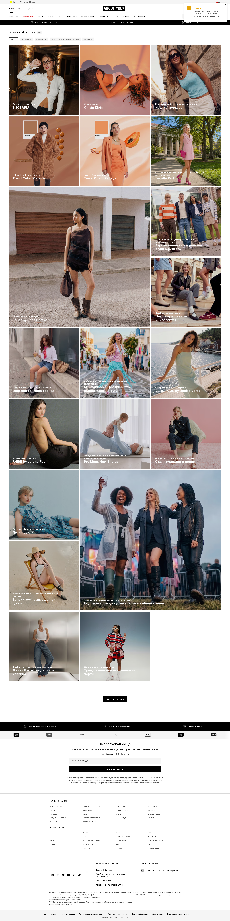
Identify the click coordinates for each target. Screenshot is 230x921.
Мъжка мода (120, 806)
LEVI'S (52, 837)
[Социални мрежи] (52, 875)
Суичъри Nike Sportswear (93, 806)
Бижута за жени (89, 810)
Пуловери (54, 814)
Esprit (52, 833)
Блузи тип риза (154, 814)
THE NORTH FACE (155, 837)
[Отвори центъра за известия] (205, 8)
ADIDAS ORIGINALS (155, 841)
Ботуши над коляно (58, 818)
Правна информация (140, 914)
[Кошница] (219, 8)
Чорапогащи (120, 818)
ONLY (117, 833)
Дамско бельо (56, 806)
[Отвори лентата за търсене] (184, 16)
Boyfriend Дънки (89, 822)
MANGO (118, 848)
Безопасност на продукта (178, 914)
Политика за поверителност (90, 914)
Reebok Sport (120, 841)
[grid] (115, 364)
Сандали (151, 818)
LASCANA (86, 848)
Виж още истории (115, 699)
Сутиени (151, 810)
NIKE (52, 841)
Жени (11, 8)
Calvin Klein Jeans (122, 837)
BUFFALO (53, 844)
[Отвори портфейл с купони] (190, 8)
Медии (53, 914)
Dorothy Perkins (89, 844)
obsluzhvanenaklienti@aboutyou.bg (93, 783)
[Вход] (197, 8)
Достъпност (157, 914)
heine (52, 848)
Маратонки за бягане (91, 818)
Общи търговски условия (116, 914)
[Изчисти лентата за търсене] (219, 16)
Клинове (118, 814)
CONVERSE (87, 837)
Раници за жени (121, 810)
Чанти (52, 810)
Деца (30, 8)
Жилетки (53, 822)
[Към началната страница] (65, 865)
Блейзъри (87, 814)
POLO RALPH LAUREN (91, 841)
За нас (44, 914)
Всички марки (153, 848)
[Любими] (212, 8)
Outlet (15, 2)
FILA (149, 844)
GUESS (85, 833)
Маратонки (152, 806)
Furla (117, 844)
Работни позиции (68, 914)
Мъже (21, 8)
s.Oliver (151, 833)
